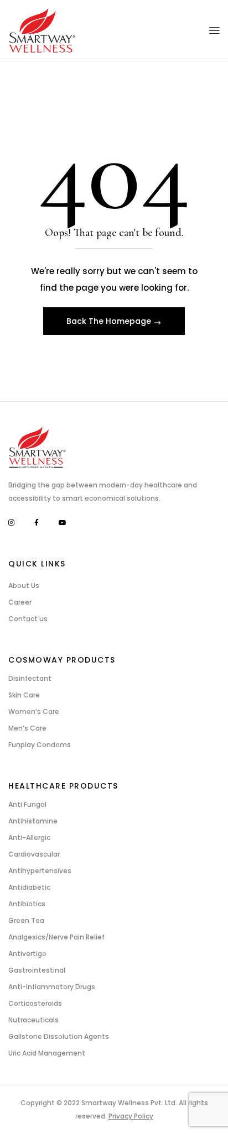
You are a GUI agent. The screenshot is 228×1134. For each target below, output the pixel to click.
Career (20, 602)
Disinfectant (29, 678)
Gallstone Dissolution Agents (58, 1036)
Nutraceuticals (33, 1020)
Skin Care (24, 695)
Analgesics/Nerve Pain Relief (56, 937)
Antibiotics (26, 904)
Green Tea (26, 920)
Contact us (28, 618)
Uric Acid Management (46, 1053)
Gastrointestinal (36, 970)
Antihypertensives (39, 870)
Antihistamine (33, 821)
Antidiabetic (29, 887)
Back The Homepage (109, 321)
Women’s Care (33, 711)
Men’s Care (27, 728)
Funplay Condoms (39, 744)
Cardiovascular (34, 854)
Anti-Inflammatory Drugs (51, 986)
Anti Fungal (27, 804)
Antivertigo (27, 953)
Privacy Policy (130, 1116)
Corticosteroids (35, 1003)
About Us (23, 585)
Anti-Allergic (29, 837)
